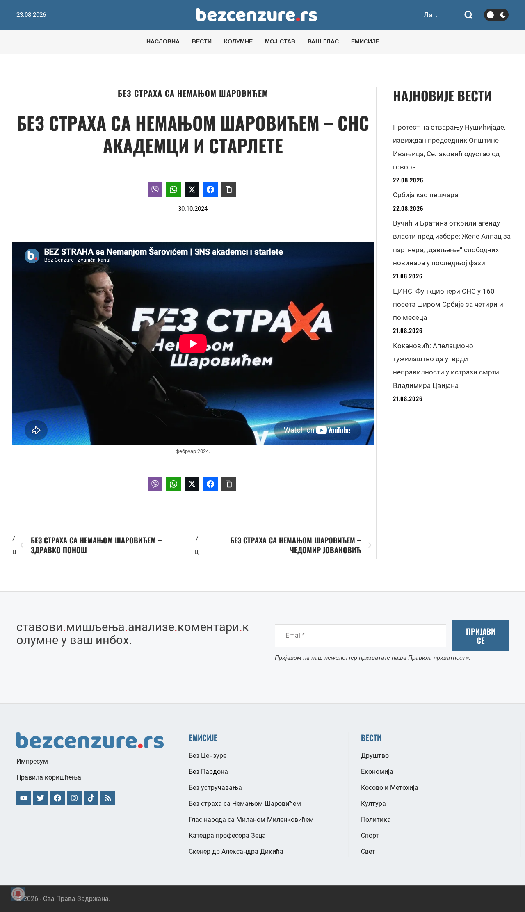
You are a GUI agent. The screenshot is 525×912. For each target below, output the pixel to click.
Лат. (430, 15)
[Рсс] (107, 798)
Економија (377, 771)
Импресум (32, 761)
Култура (373, 803)
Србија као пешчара (425, 195)
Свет (368, 851)
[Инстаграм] (74, 798)
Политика (376, 819)
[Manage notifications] (18, 894)
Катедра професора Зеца (227, 835)
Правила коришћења (48, 777)
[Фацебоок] (57, 798)
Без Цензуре (207, 755)
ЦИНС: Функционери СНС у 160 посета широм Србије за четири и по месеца (448, 304)
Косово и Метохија (389, 787)
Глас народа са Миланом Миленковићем (251, 819)
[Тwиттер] (40, 798)
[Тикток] (91, 798)
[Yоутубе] (23, 798)
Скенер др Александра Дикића (236, 851)
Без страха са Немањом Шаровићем (193, 93)
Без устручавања (215, 787)
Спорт (370, 835)
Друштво (375, 755)
